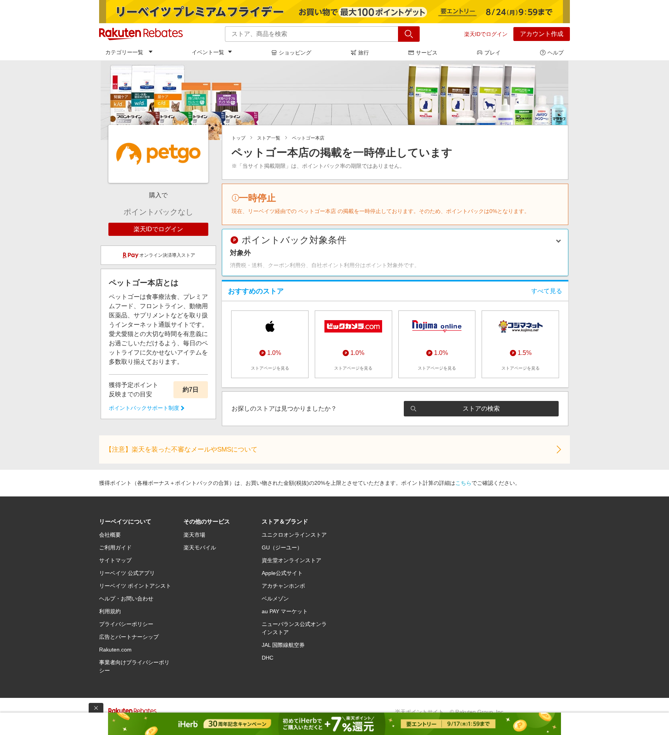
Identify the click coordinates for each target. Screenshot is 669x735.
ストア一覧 (268, 138)
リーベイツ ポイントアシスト (135, 586)
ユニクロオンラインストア (294, 535)
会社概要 (110, 535)
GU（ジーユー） (282, 547)
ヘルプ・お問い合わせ (126, 598)
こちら (463, 483)
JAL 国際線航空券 (283, 645)
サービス (426, 52)
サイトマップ (115, 560)
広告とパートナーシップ (129, 637)
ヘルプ (555, 52)
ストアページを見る (270, 368)
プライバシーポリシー (126, 624)
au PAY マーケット (285, 611)
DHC (267, 658)
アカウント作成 (541, 34)
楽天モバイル (200, 547)
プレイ (492, 52)
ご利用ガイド (115, 547)
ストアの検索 (481, 408)
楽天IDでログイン (486, 34)
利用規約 (110, 611)
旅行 (363, 52)
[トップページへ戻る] (141, 34)
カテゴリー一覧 (124, 52)
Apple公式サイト (282, 573)
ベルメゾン (275, 598)
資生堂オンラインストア (291, 560)
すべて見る (546, 291)
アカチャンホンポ (283, 586)
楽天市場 (194, 535)
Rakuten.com (115, 649)
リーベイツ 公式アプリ (127, 573)
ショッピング (295, 52)
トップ (238, 138)
